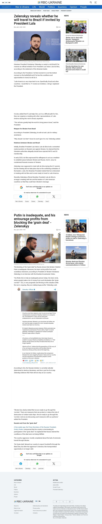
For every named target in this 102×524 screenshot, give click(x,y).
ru (9, 2)
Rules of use (17, 508)
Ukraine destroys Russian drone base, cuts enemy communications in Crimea (75, 263)
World (42, 7)
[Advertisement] (37, 100)
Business (62, 7)
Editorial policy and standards (40, 505)
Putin (34, 468)
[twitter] (63, 501)
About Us (16, 505)
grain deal (40, 468)
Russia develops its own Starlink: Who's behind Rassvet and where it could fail (76, 68)
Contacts (35, 513)
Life (34, 7)
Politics (51, 7)
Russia (27, 201)
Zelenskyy (40, 201)
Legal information (18, 510)
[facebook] (56, 501)
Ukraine (33, 201)
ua (3, 2)
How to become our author (40, 510)
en (6, 2)
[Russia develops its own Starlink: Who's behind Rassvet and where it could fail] (76, 55)
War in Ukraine (22, 7)
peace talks (46, 10)
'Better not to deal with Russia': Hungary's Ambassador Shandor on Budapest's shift (75, 40)
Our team (16, 513)
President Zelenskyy (66, 10)
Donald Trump (55, 10)
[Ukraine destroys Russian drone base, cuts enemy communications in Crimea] (76, 252)
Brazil (47, 201)
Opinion (73, 7)
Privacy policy (36, 508)
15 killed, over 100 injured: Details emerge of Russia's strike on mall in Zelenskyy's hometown (76, 237)
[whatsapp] (69, 501)
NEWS (66, 16)
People (83, 7)
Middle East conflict (36, 10)
